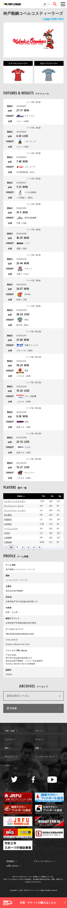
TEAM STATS (57, 19)
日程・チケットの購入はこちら (38, 902)
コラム (8, 765)
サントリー (29, 473)
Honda (28, 294)
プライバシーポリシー (43, 861)
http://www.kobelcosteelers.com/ (20, 634)
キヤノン (28, 269)
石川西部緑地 (26, 172)
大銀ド (23, 274)
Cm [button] (52, 496)
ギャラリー (10, 756)
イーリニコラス (11, 528)
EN (48, 4)
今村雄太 (8, 524)
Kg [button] (60, 496)
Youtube (52, 779)
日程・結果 (10, 731)
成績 (37, 748)
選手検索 (12, 708)
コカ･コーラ (30, 167)
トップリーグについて (45, 756)
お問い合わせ (12, 866)
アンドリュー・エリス (14, 506)
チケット (39, 731)
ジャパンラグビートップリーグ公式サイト (12, 4)
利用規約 (10, 861)
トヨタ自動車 (30, 192)
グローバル (25, 350)
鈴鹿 (22, 300)
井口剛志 (8, 515)
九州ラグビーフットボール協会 (49, 809)
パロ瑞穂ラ (25, 198)
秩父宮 (23, 325)
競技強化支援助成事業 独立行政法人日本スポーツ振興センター (49, 833)
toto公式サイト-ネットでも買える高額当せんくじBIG (17, 833)
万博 (22, 223)
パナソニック (30, 141)
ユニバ (23, 121)
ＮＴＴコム (29, 116)
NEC (27, 320)
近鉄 (26, 422)
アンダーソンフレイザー (15, 501)
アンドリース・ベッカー (15, 510)
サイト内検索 (55, 4)
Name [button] (19, 496)
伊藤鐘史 (8, 519)
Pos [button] (43, 496)
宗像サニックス (31, 345)
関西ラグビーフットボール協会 (17, 809)
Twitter (14, 779)
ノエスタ (24, 376)
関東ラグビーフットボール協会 (49, 797)
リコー (27, 243)
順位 (7, 748)
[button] (6, 547)
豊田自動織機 (30, 218)
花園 (22, 248)
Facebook (33, 779)
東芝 (26, 371)
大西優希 (8, 538)
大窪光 (7, 533)
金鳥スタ (24, 427)
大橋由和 (8, 542)
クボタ (27, 447)
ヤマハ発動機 (30, 396)
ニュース (9, 739)
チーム (38, 739)
